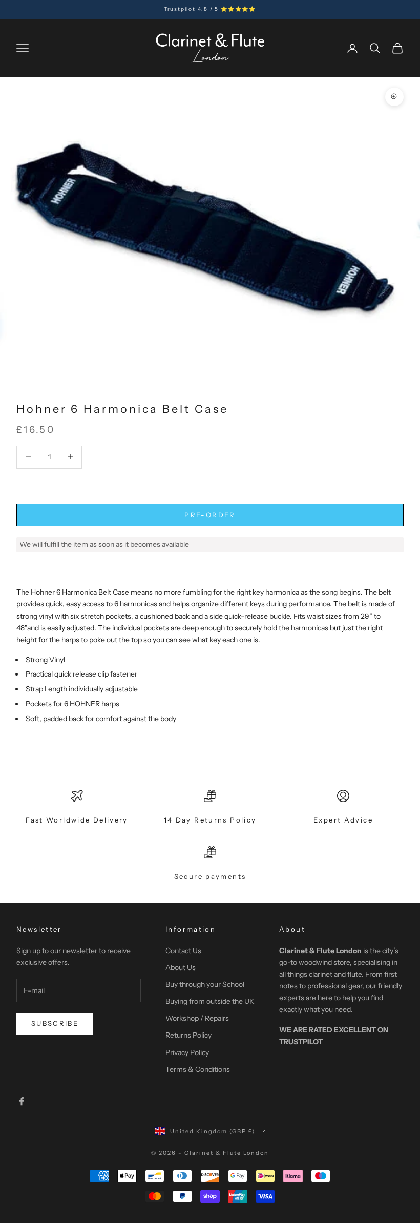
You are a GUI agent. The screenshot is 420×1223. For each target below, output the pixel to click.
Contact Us (183, 950)
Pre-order (209, 515)
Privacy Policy (187, 1052)
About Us (180, 967)
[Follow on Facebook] (21, 1101)
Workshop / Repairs (197, 1018)
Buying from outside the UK (210, 1001)
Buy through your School (204, 984)
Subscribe (54, 1023)
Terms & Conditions (197, 1069)
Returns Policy (188, 1035)
